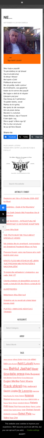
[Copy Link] (3, 220)
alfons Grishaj (18, 359)
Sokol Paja (24, 413)
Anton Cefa (27, 359)
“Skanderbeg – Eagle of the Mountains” (19, 206)
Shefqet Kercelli (33, 409)
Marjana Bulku (15, 399)
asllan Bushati (12, 364)
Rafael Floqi (13, 406)
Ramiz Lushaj (35, 406)
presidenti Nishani (24, 403)
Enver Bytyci (17, 377)
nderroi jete (32, 399)
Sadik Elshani (17, 410)
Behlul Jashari (20, 368)
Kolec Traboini (19, 396)
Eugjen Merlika (11, 381)
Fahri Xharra (26, 381)
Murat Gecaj (24, 399)
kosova (29, 395)
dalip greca (16, 373)
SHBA (24, 410)
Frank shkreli (13, 385)
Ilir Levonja (25, 391)
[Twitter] (3, 214)
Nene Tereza (13, 403)
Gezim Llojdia (11, 391)
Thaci (33, 414)
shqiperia (7, 414)
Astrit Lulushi (25, 363)
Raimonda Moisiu (24, 406)
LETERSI (17, 145)
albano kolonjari (8, 359)
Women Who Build (11, 229)
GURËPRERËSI (10, 289)
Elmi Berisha (8, 378)
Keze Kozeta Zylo (9, 396)
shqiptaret (14, 414)
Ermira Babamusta (27, 378)
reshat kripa (8, 410)
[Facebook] (3, 208)
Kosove (7, 399)
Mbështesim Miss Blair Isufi (15, 294)
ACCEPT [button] (22, 434)
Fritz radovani (29, 386)
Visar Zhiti (13, 417)
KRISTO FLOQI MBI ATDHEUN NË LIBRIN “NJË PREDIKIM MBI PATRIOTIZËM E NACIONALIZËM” (21, 263)
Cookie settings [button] (33, 430)
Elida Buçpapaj (32, 373)
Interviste (35, 391)
